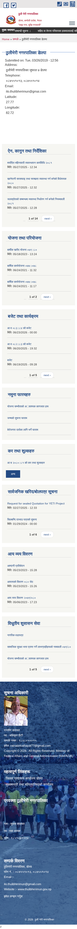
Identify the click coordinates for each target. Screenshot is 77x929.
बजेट (9, 360)
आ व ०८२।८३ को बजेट (19, 344)
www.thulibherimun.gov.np (34, 889)
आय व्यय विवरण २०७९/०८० (21, 597)
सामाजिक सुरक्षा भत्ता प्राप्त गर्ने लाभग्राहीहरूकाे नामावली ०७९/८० (39, 646)
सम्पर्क (16, 39)
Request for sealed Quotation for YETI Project (36, 503)
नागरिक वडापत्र (15, 635)
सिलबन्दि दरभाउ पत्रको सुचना (22, 519)
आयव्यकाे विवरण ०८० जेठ (20, 581)
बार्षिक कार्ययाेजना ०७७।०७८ (22, 265)
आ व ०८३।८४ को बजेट (19, 328)
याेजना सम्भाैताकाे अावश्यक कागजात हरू (28, 406)
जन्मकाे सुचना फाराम (17, 418)
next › (48, 218)
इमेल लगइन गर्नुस (13, 896)
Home (5, 39)
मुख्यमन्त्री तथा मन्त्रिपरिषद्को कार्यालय (29, 784)
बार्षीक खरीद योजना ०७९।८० (22, 249)
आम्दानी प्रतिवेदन (15, 565)
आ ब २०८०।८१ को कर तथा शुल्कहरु (26, 462)
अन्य (13, 474)
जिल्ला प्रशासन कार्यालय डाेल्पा (24, 778)
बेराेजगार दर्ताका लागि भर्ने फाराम (22, 429)
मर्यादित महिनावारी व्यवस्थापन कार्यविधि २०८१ (29, 162)
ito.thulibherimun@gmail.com (22, 884)
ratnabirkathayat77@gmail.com (30, 745)
